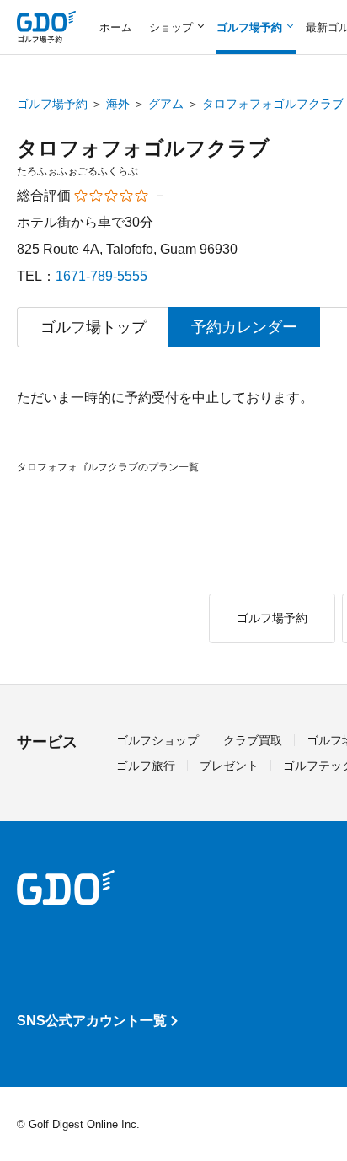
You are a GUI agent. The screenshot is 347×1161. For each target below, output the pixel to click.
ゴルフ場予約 (52, 103)
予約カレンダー (244, 327)
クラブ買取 (252, 740)
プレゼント (229, 765)
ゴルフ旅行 (145, 765)
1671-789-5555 (101, 276)
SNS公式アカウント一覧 (92, 1020)
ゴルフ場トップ (93, 327)
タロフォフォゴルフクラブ (273, 103)
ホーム (115, 27)
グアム (166, 103)
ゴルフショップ (157, 740)
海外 (118, 103)
